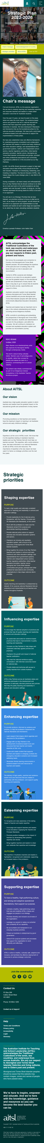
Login (5, 1034)
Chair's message (7, 47)
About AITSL (22, 51)
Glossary (6, 1036)
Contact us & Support (11, 1009)
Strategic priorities (8, 51)
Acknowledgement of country (26, 47)
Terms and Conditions (11, 1026)
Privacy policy (8, 1028)
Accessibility (8, 1031)
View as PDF (33, 51)
